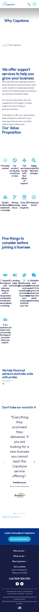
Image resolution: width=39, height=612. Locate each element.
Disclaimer (21, 593)
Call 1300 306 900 (19, 578)
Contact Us (29, 593)
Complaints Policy (27, 591)
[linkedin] (22, 583)
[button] (35, 462)
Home (4, 45)
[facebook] (17, 583)
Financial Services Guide (13, 591)
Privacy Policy (12, 593)
